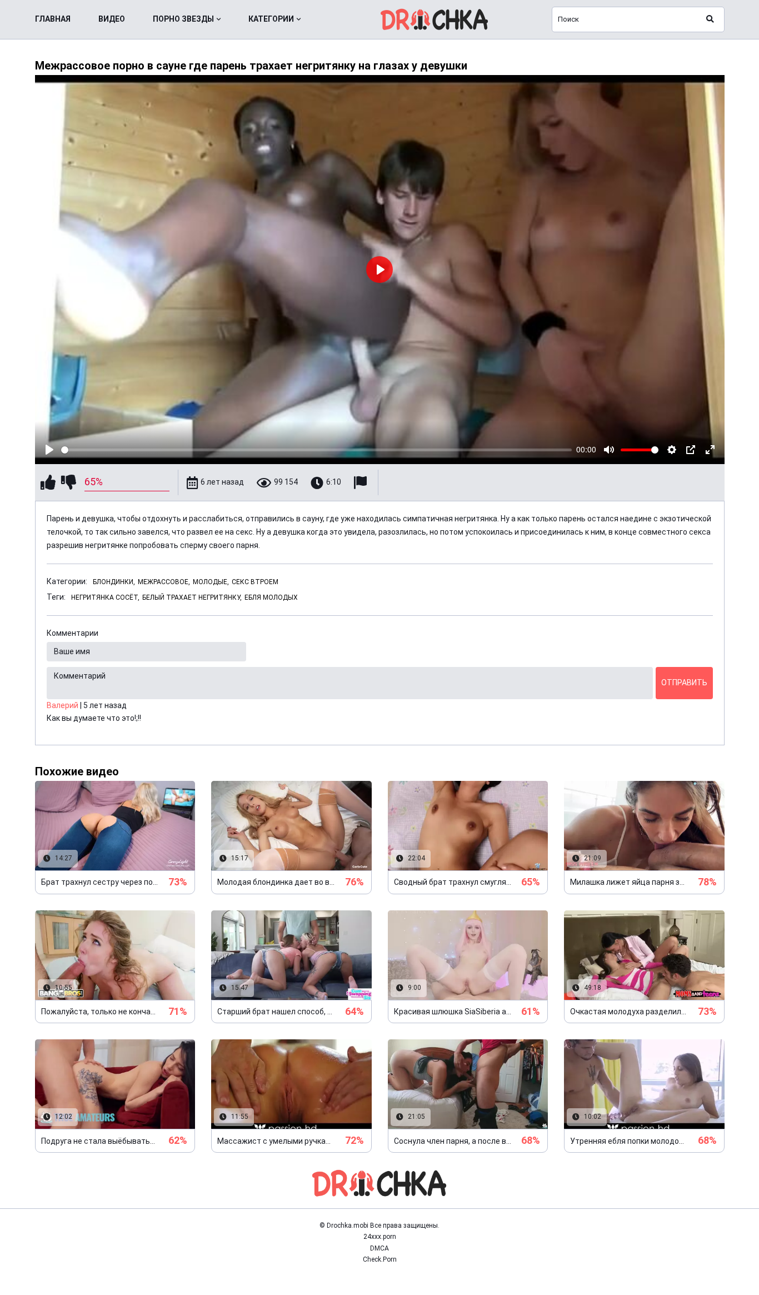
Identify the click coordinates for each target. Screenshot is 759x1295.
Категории (271, 18)
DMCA (379, 1248)
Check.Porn (380, 1259)
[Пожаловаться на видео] (361, 483)
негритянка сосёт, (105, 597)
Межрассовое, (164, 582)
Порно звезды (183, 18)
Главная (53, 18)
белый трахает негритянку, (192, 597)
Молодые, (211, 582)
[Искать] (710, 19)
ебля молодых (271, 597)
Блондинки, (114, 582)
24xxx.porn (379, 1237)
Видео (111, 18)
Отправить (684, 682)
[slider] (316, 450)
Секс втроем (255, 582)
